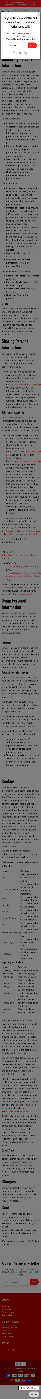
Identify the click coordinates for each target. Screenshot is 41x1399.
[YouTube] (25, 53)
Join (32, 45)
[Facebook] (15, 53)
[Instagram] (20, 53)
